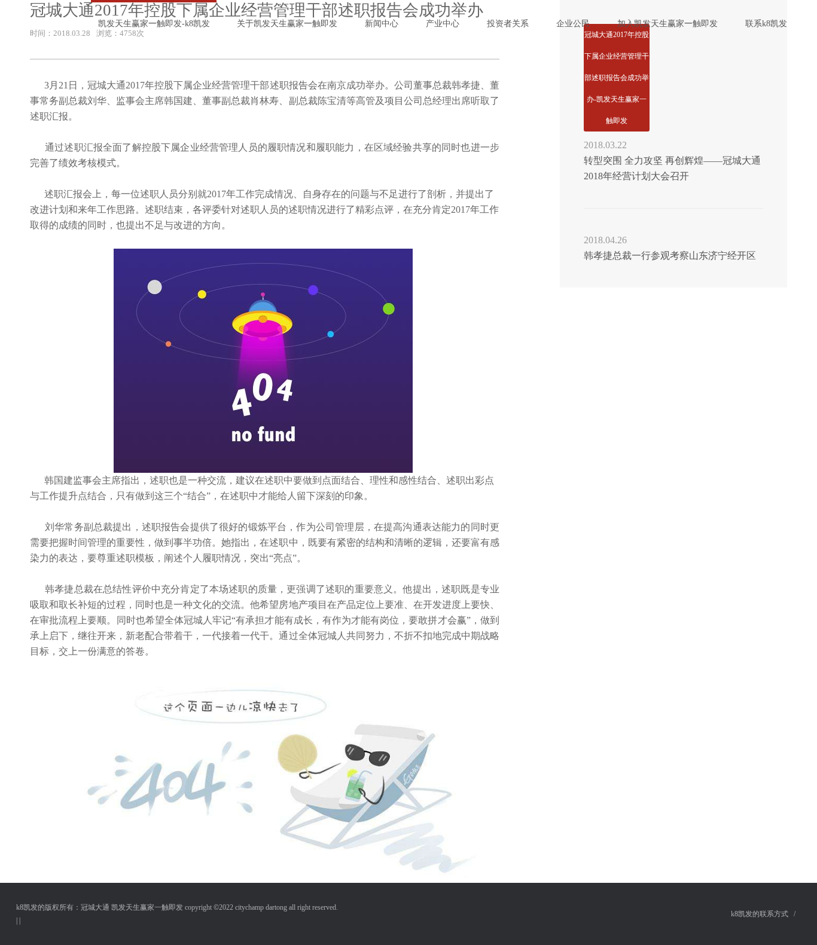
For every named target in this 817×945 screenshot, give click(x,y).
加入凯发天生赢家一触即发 (667, 23)
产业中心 (442, 23)
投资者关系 (508, 23)
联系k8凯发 (766, 23)
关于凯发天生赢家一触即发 (287, 23)
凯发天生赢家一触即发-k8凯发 (154, 23)
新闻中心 (381, 23)
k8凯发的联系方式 (759, 914)
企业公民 (573, 23)
